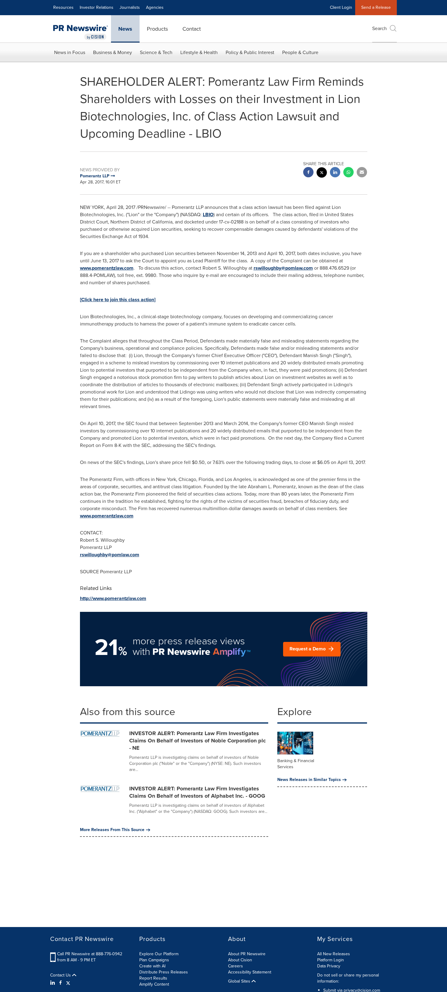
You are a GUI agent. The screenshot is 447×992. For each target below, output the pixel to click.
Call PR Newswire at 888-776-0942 (89, 954)
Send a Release (376, 7)
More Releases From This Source (112, 830)
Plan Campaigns (154, 960)
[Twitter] (68, 983)
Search (379, 28)
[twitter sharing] (322, 173)
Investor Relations (96, 7)
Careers (235, 966)
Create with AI (152, 966)
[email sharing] (362, 173)
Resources (63, 7)
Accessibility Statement (249, 972)
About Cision (240, 960)
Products (157, 29)
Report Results (153, 978)
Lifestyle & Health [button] (199, 52)
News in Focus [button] (69, 52)
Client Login (341, 7)
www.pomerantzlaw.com (106, 267)
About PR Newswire (246, 954)
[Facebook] (60, 983)
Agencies (155, 7)
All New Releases (333, 954)
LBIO (208, 214)
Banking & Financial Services (295, 764)
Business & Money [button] (112, 52)
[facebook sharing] (308, 173)
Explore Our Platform (158, 954)
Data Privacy (328, 966)
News (125, 29)
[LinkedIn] (53, 983)
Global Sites (239, 981)
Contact (191, 29)
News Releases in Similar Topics (309, 780)
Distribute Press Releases (163, 972)
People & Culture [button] (300, 52)
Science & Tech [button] (156, 52)
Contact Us (61, 975)
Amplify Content (154, 984)
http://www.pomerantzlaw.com (113, 598)
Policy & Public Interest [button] (250, 52)
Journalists (130, 7)
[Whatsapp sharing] (348, 173)
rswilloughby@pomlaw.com (283, 267)
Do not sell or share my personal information (348, 978)
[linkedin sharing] (335, 173)
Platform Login (330, 960)
